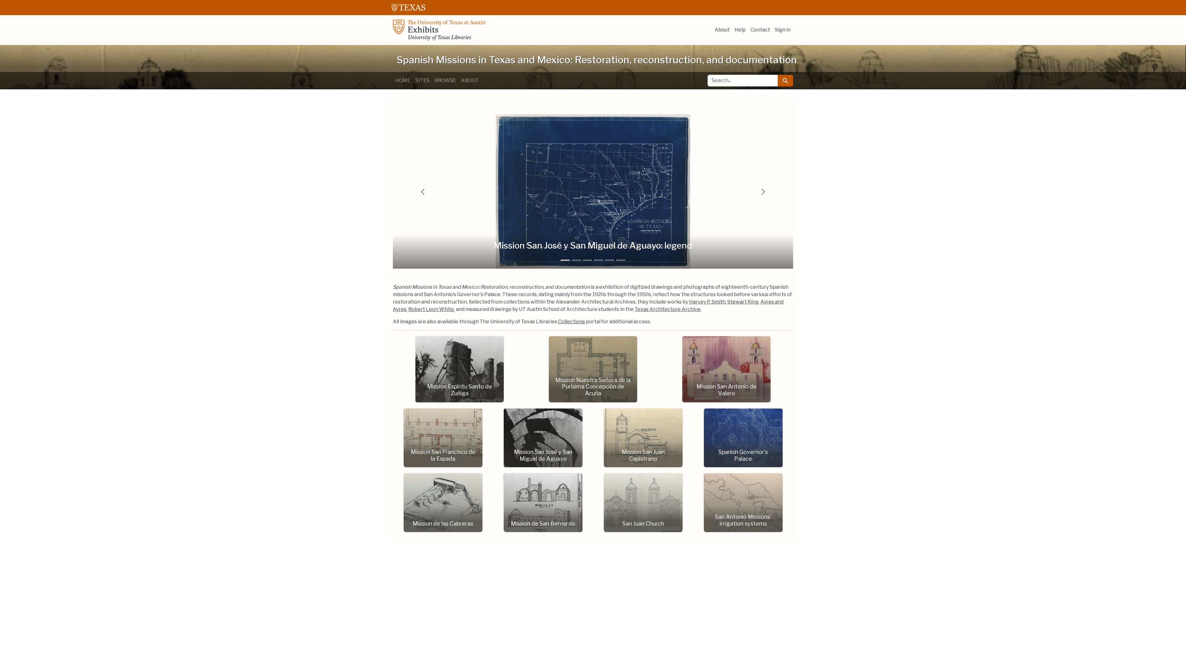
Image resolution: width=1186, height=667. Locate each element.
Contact (760, 30)
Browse (445, 80)
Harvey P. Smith (707, 302)
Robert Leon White (431, 309)
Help (740, 30)
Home (402, 80)
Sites (422, 80)
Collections (571, 322)
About (722, 30)
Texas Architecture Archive (667, 309)
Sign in (783, 30)
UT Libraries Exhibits (439, 30)
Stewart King (743, 302)
